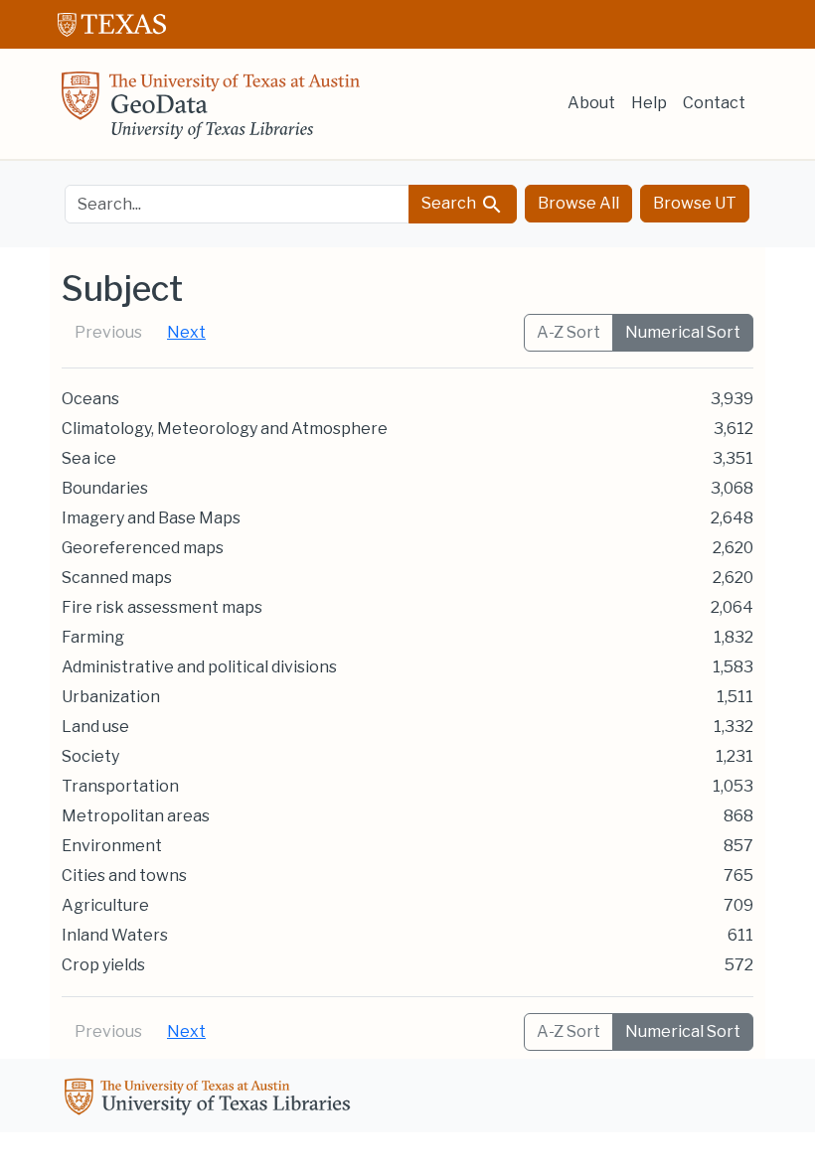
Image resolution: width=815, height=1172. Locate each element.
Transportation (120, 786)
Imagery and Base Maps (151, 518)
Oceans (90, 398)
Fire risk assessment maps (162, 607)
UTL (211, 1099)
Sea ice (89, 458)
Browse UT (694, 203)
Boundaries (105, 488)
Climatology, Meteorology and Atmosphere (225, 428)
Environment (112, 845)
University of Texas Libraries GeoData (211, 111)
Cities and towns (124, 875)
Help (649, 102)
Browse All (578, 203)
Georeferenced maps (143, 547)
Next (186, 332)
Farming (93, 637)
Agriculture (105, 905)
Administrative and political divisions (199, 667)
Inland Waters (115, 935)
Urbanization (111, 696)
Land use (95, 726)
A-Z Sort (568, 332)
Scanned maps (117, 577)
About (591, 102)
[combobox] (237, 204)
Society (90, 756)
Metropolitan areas (136, 815)
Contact (714, 102)
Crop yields (103, 964)
